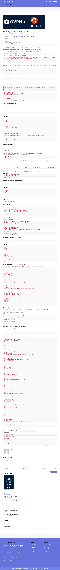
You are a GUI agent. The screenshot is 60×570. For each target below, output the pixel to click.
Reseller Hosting (47, 547)
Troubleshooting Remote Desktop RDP (12, 505)
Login (4, 1)
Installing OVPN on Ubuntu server (11, 496)
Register (8, 1)
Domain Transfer (34, 544)
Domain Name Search (34, 548)
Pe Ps (21, 33)
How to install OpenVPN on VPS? (11, 500)
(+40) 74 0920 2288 (48, 1)
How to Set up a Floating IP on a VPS (12, 510)
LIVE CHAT (55, 1)
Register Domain (33, 550)
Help (12, 1)
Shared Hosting (47, 545)
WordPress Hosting (47, 544)
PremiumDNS (33, 547)
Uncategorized (15, 33)
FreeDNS (32, 551)
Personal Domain (34, 545)
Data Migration (47, 551)
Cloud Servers (46, 550)
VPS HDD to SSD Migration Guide (11, 514)
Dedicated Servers (47, 548)
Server (6, 523)
